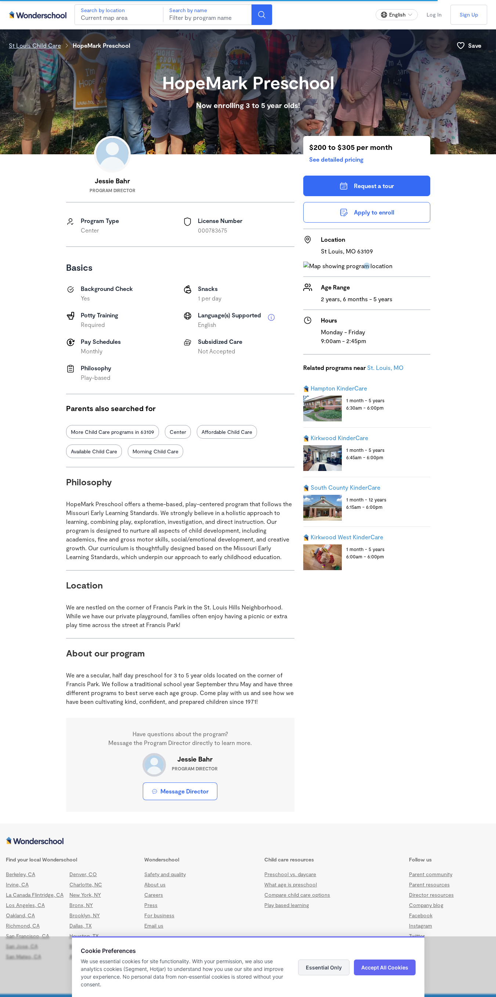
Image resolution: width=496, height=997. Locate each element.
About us (155, 884)
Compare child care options (297, 895)
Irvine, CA (17, 884)
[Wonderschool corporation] (248, 841)
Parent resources (429, 884)
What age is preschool (290, 884)
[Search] (261, 14)
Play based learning (286, 905)
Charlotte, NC (85, 884)
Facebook (420, 915)
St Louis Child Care (35, 45)
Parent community (430, 874)
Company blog (426, 905)
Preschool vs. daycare (290, 874)
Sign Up (469, 14)
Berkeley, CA (20, 874)
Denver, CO (83, 874)
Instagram (420, 925)
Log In (434, 14)
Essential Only (324, 967)
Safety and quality (165, 874)
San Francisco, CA (27, 936)
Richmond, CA (23, 925)
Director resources (431, 895)
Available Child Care (94, 451)
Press (151, 905)
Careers (153, 895)
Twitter (417, 936)
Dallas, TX (80, 925)
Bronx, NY (81, 905)
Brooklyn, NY (84, 915)
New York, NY (85, 895)
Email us (153, 925)
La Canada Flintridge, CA (35, 895)
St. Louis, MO (385, 367)
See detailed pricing (336, 159)
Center (178, 432)
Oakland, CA (20, 915)
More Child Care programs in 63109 (112, 432)
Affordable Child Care (227, 432)
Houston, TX (84, 936)
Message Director (184, 791)
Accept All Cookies (384, 967)
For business (159, 915)
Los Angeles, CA (25, 905)
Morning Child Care (155, 451)
